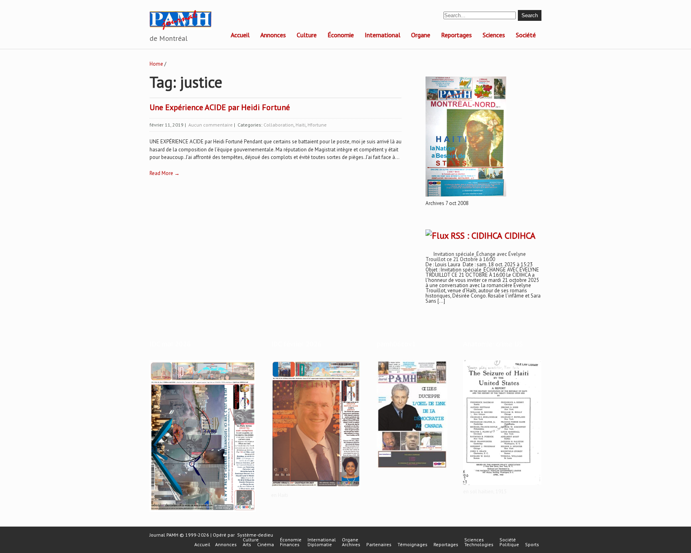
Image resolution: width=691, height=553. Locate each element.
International (382, 35)
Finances (290, 544)
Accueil (240, 35)
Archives (351, 544)
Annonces (273, 35)
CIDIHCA (520, 235)
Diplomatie (320, 544)
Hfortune (317, 125)
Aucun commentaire (210, 125)
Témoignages (412, 544)
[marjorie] (316, 488)
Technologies (478, 544)
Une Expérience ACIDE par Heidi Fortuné (220, 107)
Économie (341, 35)
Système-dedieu (255, 535)
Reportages (456, 35)
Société (526, 35)
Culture (307, 35)
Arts (247, 544)
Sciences (494, 35)
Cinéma (265, 544)
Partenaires (378, 544)
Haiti (301, 125)
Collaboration (279, 125)
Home (156, 63)
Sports (532, 544)
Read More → (165, 173)
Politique (509, 544)
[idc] (203, 512)
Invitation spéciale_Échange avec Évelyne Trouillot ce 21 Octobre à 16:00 (475, 257)
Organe (420, 35)
